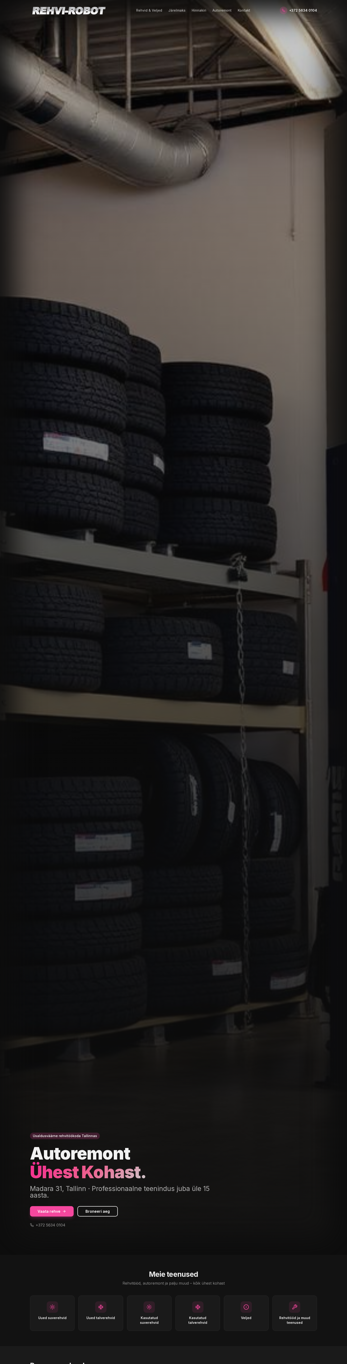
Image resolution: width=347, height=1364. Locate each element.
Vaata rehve (49, 1211)
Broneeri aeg (97, 1211)
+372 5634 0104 (303, 10)
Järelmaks (177, 10)
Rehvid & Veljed (149, 10)
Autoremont (222, 10)
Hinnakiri (199, 10)
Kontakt (244, 10)
